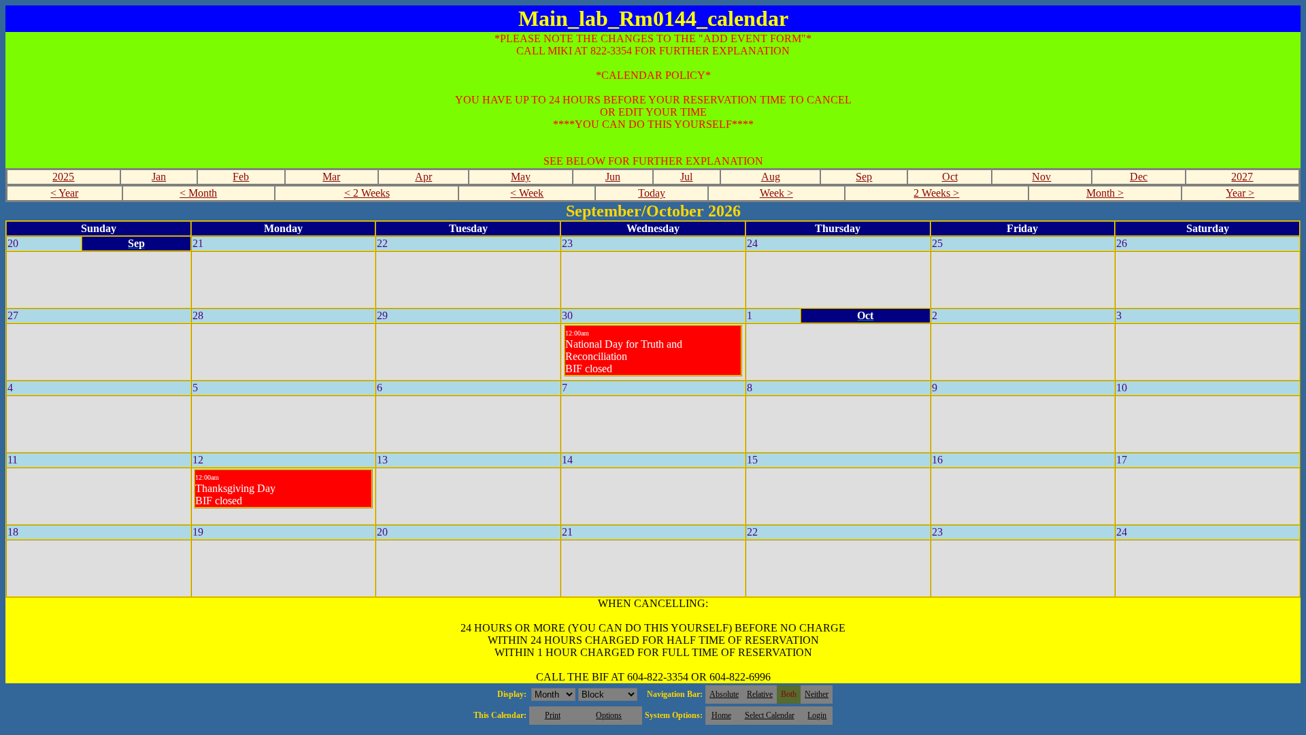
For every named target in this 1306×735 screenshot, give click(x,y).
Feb (241, 176)
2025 (63, 176)
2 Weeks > (936, 193)
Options (609, 715)
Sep (864, 176)
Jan (159, 176)
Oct (950, 176)
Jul (686, 176)
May (521, 176)
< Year (64, 193)
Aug (770, 176)
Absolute (724, 694)
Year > (1240, 193)
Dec (1139, 176)
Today (651, 193)
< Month (198, 193)
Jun (612, 176)
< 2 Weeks (367, 193)
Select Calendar (769, 715)
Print (552, 715)
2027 (1242, 176)
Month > (1105, 193)
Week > (776, 193)
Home (721, 715)
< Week (526, 193)
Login (816, 715)
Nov (1041, 176)
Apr (423, 176)
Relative (760, 694)
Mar (331, 176)
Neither (816, 694)
